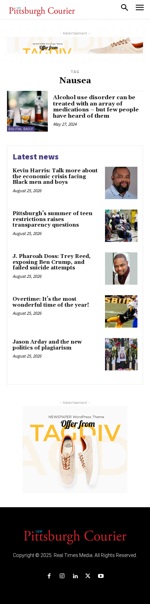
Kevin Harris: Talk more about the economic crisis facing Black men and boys (55, 176)
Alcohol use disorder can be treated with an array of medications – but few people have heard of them (96, 106)
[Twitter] (88, 576)
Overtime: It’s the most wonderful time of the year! (51, 302)
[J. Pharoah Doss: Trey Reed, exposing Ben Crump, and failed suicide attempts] (121, 268)
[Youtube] (101, 576)
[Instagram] (62, 576)
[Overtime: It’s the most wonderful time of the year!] (121, 311)
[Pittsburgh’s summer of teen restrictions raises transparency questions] (121, 226)
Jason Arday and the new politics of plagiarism (47, 345)
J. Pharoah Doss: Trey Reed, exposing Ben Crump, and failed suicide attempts (52, 262)
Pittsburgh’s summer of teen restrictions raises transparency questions (52, 219)
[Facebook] (49, 576)
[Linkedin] (75, 576)
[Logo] (75, 536)
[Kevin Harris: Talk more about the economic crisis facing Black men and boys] (121, 183)
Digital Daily (20, 129)
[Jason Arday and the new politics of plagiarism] (121, 354)
